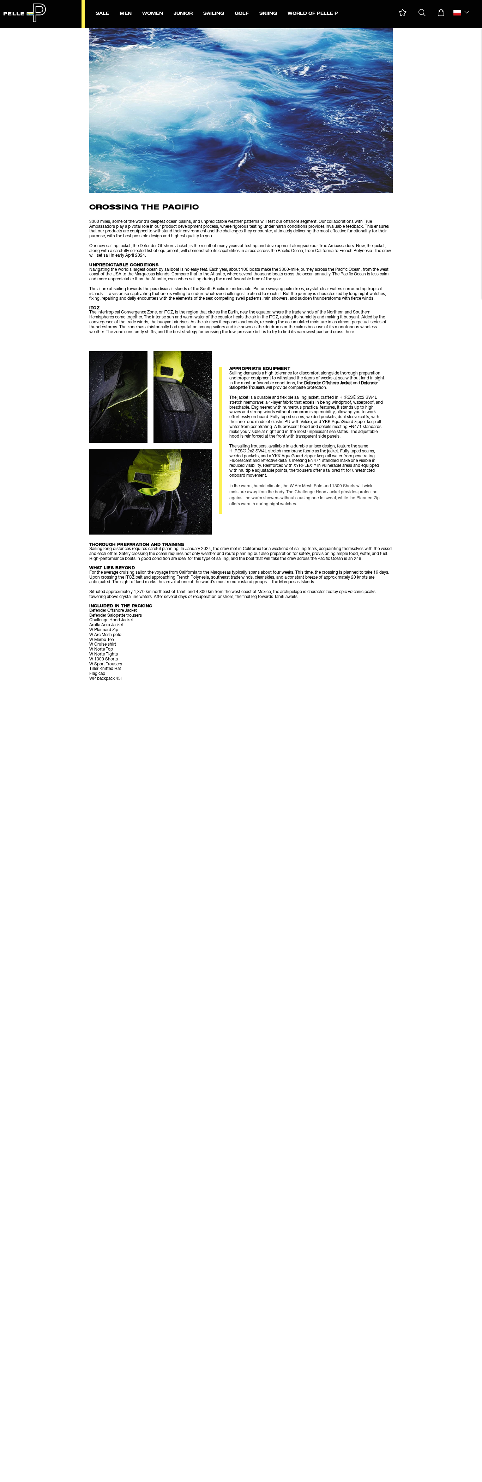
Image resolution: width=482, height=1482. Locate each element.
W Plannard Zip (103, 630)
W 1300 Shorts (103, 659)
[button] (403, 13)
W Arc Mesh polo (105, 635)
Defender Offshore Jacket (328, 383)
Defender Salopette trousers (115, 616)
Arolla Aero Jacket (106, 625)
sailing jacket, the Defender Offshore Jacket (146, 246)
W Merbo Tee (101, 640)
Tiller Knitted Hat (105, 669)
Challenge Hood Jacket (111, 620)
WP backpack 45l (105, 679)
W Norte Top (101, 649)
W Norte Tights (103, 654)
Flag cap (97, 674)
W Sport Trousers (105, 664)
